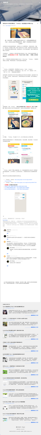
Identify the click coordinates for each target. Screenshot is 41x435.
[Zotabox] (0, 434)
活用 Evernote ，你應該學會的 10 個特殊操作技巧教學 (13, 366)
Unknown (9, 241)
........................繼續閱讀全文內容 (31, 315)
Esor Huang (12, 247)
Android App (18, 218)
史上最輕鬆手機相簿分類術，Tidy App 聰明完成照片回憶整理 (17, 187)
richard (8, 256)
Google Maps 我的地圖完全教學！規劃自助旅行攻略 (13, 330)
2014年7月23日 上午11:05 (12, 235)
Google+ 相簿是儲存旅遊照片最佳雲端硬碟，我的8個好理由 (15, 378)
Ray (7, 235)
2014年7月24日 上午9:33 (14, 241)
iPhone (23, 218)
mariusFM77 (23, 429)
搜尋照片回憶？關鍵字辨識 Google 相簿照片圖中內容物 (16, 186)
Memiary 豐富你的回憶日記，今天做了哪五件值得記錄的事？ (17, 189)
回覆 (7, 233)
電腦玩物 (5, 2)
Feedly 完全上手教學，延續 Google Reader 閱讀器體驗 (14, 401)
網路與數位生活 (11, 218)
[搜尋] (39, 2)
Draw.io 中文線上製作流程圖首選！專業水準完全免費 (13, 413)
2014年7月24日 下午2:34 (18, 247)
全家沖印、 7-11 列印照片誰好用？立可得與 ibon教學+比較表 (15, 318)
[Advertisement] (20, 13)
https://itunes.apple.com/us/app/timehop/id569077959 (25, 182)
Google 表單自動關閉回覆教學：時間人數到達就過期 (13, 389)
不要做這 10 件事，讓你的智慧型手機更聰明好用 (12, 342)
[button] (37, 23)
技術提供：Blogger (21, 427)
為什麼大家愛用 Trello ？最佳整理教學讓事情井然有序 (14, 354)
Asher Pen (9, 229)
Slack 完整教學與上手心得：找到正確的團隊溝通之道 (13, 306)
